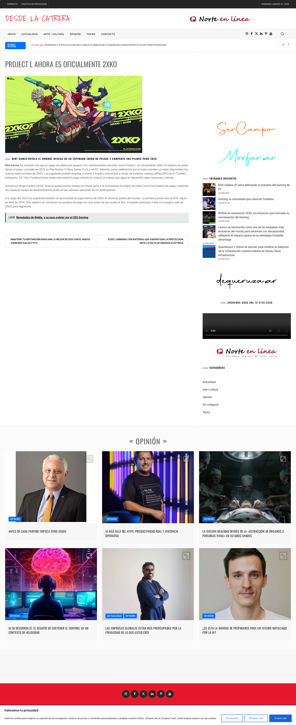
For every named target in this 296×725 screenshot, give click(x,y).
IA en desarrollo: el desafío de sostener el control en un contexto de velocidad (49, 630)
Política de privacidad (34, 4)
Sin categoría (211, 404)
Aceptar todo (280, 718)
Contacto (12, 4)
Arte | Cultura (54, 34)
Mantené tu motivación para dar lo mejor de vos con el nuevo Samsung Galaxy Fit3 (50, 241)
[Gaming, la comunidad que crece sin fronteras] (209, 204)
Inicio (12, 34)
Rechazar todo (256, 718)
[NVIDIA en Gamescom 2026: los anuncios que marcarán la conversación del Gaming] (209, 218)
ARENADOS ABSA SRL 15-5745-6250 (250, 302)
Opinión (75, 34)
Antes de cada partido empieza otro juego (37, 531)
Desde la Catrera (37, 18)
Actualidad (30, 34)
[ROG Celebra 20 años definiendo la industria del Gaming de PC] (209, 190)
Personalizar (232, 718)
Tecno (91, 34)
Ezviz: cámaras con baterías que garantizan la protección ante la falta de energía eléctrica (145, 241)
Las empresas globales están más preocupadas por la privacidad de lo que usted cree (143, 630)
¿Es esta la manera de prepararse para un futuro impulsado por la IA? (244, 630)
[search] (282, 34)
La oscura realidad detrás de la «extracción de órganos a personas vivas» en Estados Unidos (243, 533)
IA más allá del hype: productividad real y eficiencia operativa (142, 533)
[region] (148, 715)
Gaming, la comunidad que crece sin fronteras (246, 199)
